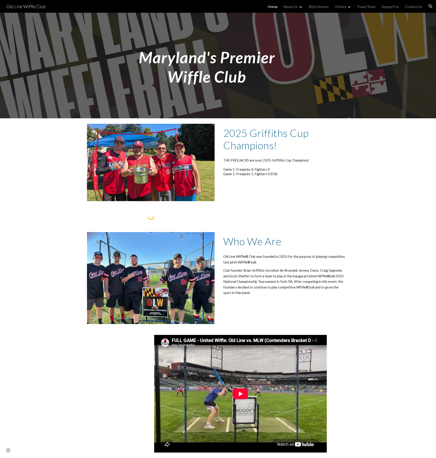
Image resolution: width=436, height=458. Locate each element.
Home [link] (272, 6)
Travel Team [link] (366, 6)
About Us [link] (290, 6)
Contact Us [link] (413, 6)
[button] (430, 6)
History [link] (340, 6)
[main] (207, 65)
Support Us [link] (390, 6)
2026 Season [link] (318, 6)
